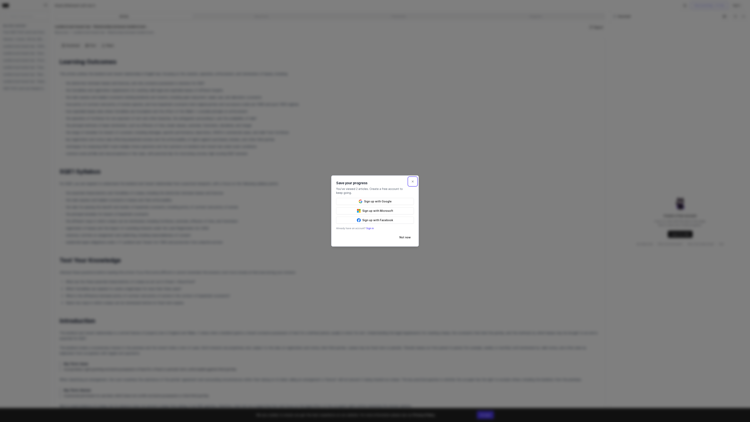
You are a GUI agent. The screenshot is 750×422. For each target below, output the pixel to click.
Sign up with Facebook (377, 220)
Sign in (370, 228)
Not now (405, 237)
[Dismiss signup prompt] (412, 181)
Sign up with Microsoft (377, 210)
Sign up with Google (378, 201)
